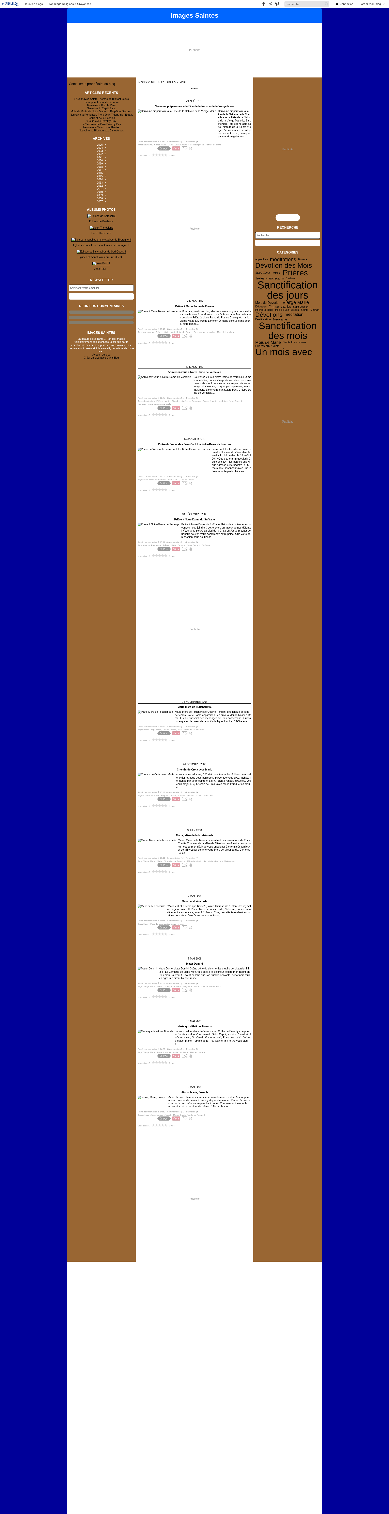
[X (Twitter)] (270, 4)
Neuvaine (280, 319)
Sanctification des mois (288, 331)
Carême (290, 278)
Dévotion (261, 306)
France (274, 306)
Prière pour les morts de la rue (101, 102)
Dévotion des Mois (283, 265)
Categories (168, 82)
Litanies (286, 306)
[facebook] (263, 4)
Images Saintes (147, 82)
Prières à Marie (264, 310)
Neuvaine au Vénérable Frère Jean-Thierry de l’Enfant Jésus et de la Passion (101, 116)
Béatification (263, 319)
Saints (304, 309)
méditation (294, 315)
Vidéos (315, 309)
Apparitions (261, 259)
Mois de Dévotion (267, 302)
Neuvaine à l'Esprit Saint (101, 108)
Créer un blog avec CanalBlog (101, 357)
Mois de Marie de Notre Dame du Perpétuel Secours (101, 111)
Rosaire (302, 259)
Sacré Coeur (262, 273)
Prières (295, 273)
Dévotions (269, 315)
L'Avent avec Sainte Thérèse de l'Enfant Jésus (101, 98)
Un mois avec (283, 352)
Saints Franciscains (294, 342)
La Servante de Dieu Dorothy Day (101, 124)
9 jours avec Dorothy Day (101, 120)
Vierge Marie (295, 302)
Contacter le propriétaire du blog (92, 84)
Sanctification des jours (288, 290)
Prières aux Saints (267, 345)
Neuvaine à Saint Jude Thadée (101, 127)
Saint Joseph (300, 306)
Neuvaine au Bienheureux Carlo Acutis (101, 130)
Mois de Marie (268, 343)
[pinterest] (277, 4)
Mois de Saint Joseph (287, 310)
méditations (283, 259)
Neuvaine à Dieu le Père (101, 105)
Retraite (276, 273)
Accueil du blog (101, 354)
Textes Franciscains (269, 278)
